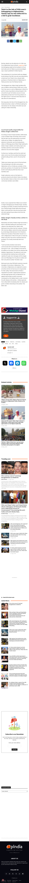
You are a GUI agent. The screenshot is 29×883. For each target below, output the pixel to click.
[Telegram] (14, 41)
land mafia (23, 341)
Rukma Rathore (4, 479)
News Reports (7, 7)
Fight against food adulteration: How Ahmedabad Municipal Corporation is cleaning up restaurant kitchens (19, 542)
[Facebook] (8, 41)
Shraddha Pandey (4, 513)
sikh (10, 343)
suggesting (21, 65)
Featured (3, 502)
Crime (2, 7)
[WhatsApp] (20, 41)
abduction (7, 341)
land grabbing (18, 341)
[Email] (17, 41)
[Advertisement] (11, 564)
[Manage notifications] (3, 880)
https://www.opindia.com (12, 348)
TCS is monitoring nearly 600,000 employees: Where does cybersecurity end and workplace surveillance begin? (18, 675)
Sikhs (13, 343)
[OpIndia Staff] (4, 349)
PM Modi (6, 343)
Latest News (5, 601)
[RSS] (13, 874)
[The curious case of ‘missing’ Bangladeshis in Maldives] (14, 467)
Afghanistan (12, 341)
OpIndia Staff (24, 19)
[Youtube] (22, 874)
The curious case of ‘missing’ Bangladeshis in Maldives (11, 476)
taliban (16, 343)
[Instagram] (10, 352)
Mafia (3, 343)
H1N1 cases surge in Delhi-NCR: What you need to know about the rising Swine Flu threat (18, 535)
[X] (11, 41)
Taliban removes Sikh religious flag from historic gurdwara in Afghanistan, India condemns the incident (13, 401)
